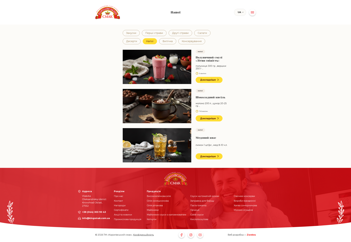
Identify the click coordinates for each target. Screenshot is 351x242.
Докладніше (208, 80)
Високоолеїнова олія (159, 196)
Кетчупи (151, 219)
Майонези (153, 210)
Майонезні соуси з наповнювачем (166, 214)
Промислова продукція (127, 219)
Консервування (192, 41)
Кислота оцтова (199, 219)
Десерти (131, 41)
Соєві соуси (197, 214)
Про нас (118, 196)
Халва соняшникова (245, 205)
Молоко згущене (243, 210)
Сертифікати (121, 210)
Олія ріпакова (155, 205)
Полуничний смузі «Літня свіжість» (209, 59)
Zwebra (251, 235)
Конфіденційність (143, 235)
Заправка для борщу (202, 201)
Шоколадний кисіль (210, 97)
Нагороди (120, 205)
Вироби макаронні (245, 201)
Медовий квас (206, 137)
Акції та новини (123, 214)
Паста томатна (198, 205)
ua (239, 12)
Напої (150, 41)
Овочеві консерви (244, 196)
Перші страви (154, 33)
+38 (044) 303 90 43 (94, 212)
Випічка (168, 41)
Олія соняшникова (158, 201)
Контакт (118, 201)
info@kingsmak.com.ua (96, 218)
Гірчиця (194, 210)
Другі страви (180, 33)
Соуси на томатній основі (204, 196)
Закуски (131, 33)
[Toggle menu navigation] (252, 12)
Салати (202, 33)
